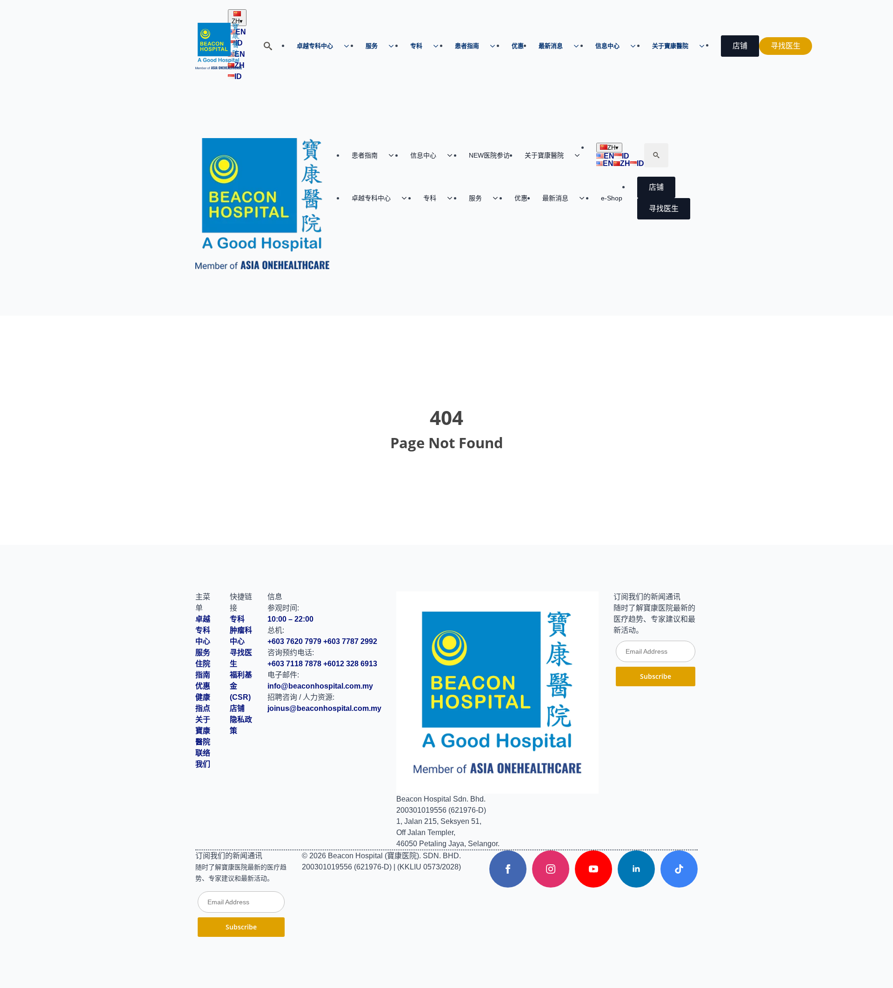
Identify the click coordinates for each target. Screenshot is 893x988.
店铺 (237, 708)
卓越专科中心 (315, 45)
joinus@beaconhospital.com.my (324, 708)
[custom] (679, 869)
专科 (416, 45)
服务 (372, 45)
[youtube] (593, 869)
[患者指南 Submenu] (495, 46)
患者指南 (467, 45)
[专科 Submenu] (438, 46)
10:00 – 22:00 (290, 619)
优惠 (518, 45)
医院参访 (489, 155)
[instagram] (550, 869)
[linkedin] (636, 869)
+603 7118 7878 (294, 664)
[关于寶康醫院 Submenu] (704, 46)
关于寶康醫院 (670, 45)
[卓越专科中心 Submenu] (349, 46)
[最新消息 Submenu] (579, 46)
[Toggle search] (268, 46)
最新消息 (551, 45)
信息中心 (607, 45)
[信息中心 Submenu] (636, 46)
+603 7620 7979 (294, 641)
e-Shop (611, 198)
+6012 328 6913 (350, 664)
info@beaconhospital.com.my (320, 686)
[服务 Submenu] (394, 46)
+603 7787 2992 (350, 641)
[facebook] (507, 869)
